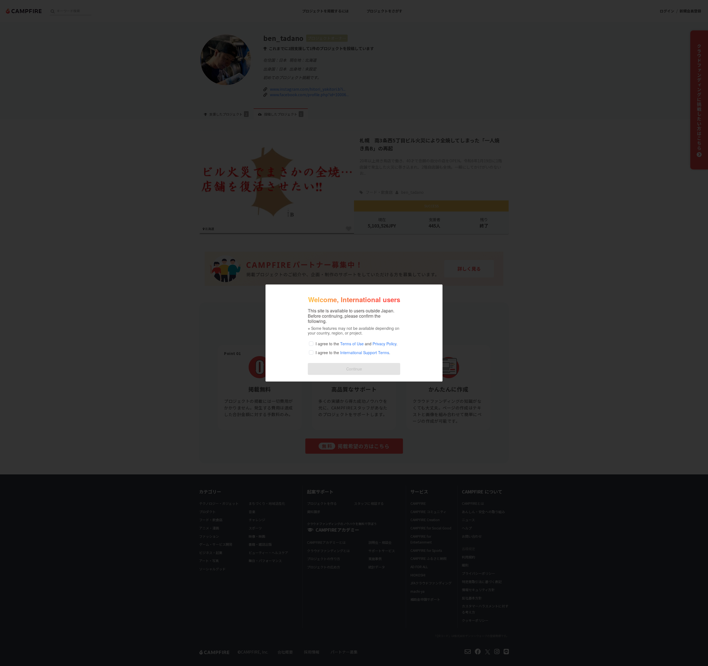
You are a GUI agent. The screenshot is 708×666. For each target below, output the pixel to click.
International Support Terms (364, 352)
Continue (354, 369)
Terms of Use (352, 343)
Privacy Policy (384, 343)
